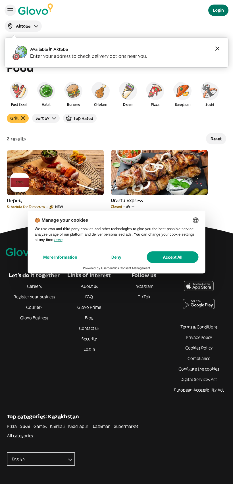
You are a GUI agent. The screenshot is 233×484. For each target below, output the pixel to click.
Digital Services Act (198, 379)
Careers (34, 286)
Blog (89, 317)
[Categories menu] (10, 10)
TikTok (144, 296)
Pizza (12, 426)
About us (89, 286)
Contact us (89, 328)
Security (89, 338)
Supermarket (126, 426)
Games (40, 426)
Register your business (34, 296)
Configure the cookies (198, 368)
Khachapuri (79, 426)
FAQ (89, 296)
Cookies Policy (199, 347)
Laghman (101, 426)
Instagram (143, 286)
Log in (89, 349)
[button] (19, 94)
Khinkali (57, 426)
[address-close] (217, 48)
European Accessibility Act (199, 389)
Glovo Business (34, 317)
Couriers (34, 307)
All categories (20, 435)
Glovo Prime (89, 307)
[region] (116, 94)
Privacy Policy (199, 337)
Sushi (25, 426)
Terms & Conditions (198, 326)
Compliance (199, 358)
